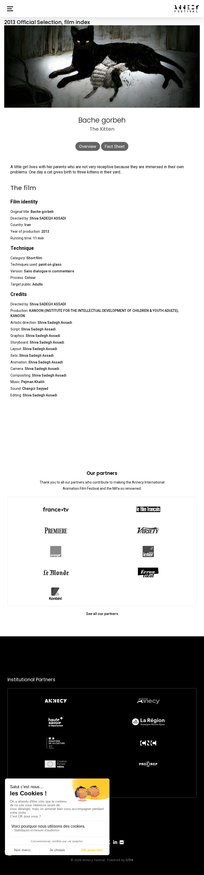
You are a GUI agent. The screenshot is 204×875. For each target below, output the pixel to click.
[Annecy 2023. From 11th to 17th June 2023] (187, 8)
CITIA (129, 860)
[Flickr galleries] (122, 846)
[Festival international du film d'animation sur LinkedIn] (115, 846)
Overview (87, 146)
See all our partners (102, 614)
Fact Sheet (115, 146)
